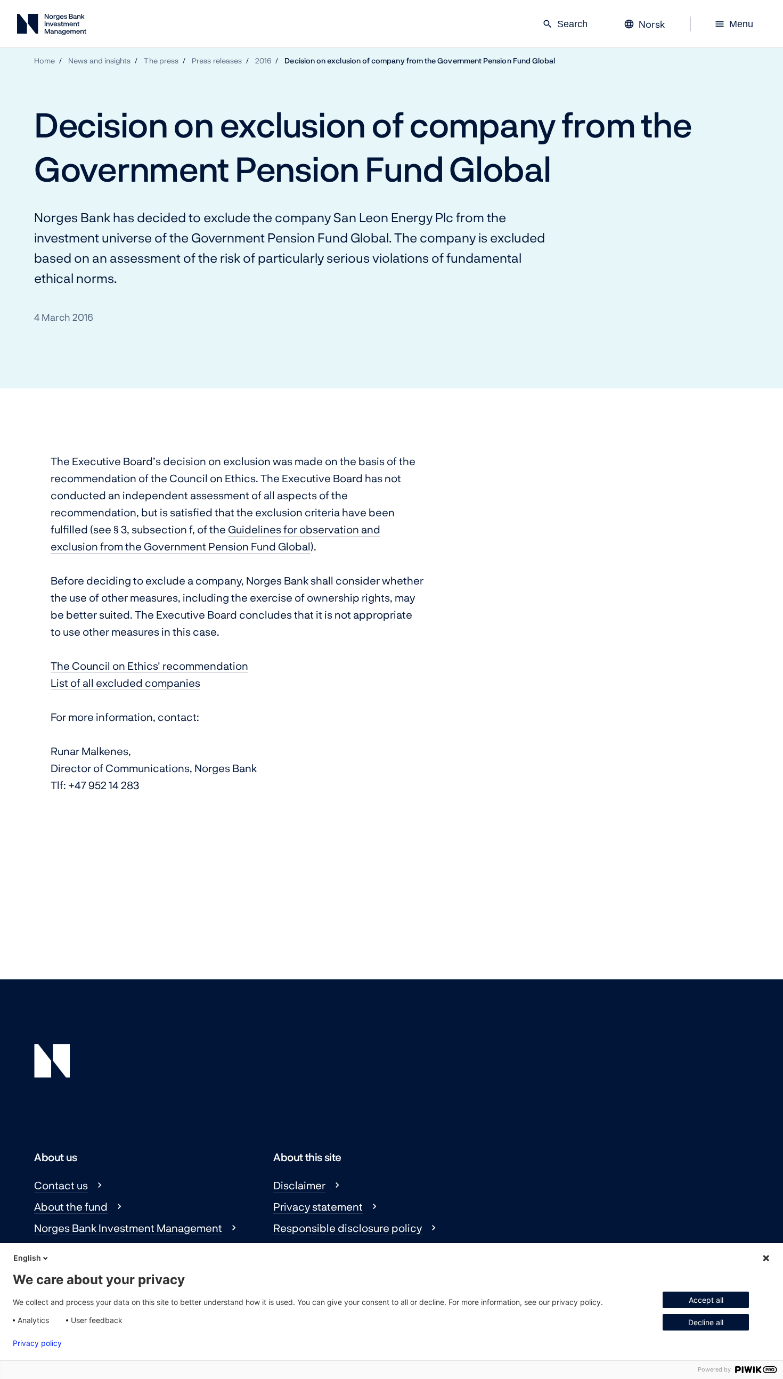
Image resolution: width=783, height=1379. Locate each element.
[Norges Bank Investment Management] (51, 26)
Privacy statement (318, 1206)
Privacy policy (37, 1343)
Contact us (61, 1185)
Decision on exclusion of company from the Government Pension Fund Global (419, 60)
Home (44, 60)
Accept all (706, 1299)
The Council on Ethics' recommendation (149, 665)
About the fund (71, 1206)
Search (565, 24)
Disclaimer (299, 1185)
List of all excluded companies (125, 682)
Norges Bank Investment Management (128, 1227)
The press (161, 60)
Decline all (705, 1322)
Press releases (217, 60)
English (27, 1257)
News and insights (99, 60)
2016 (263, 60)
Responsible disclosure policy (347, 1227)
